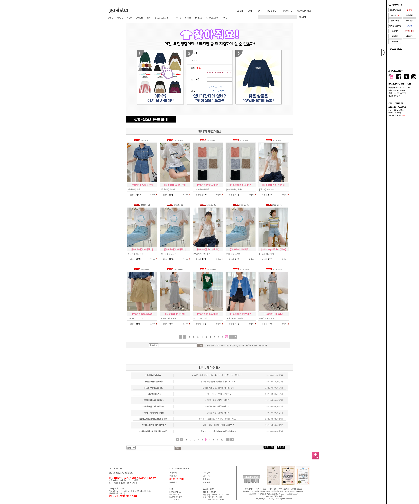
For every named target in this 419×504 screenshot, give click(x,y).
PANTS (178, 18)
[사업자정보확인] (277, 491)
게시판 (121, 482)
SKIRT (188, 18)
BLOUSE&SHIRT (162, 18)
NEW (129, 18)
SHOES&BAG (212, 18)
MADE (120, 18)
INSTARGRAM (175, 492)
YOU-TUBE (174, 499)
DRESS (198, 18)
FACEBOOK (174, 494)
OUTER (139, 18)
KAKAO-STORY (175, 496)
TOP (149, 18)
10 (226, 336)
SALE (110, 18)
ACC (225, 18)
